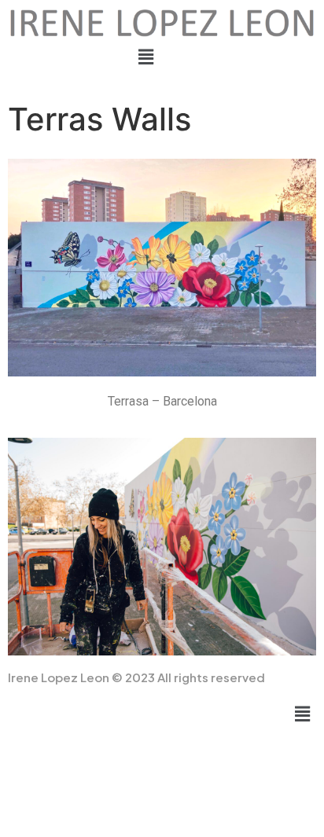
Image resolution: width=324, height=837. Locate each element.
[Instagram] (144, 85)
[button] (146, 57)
